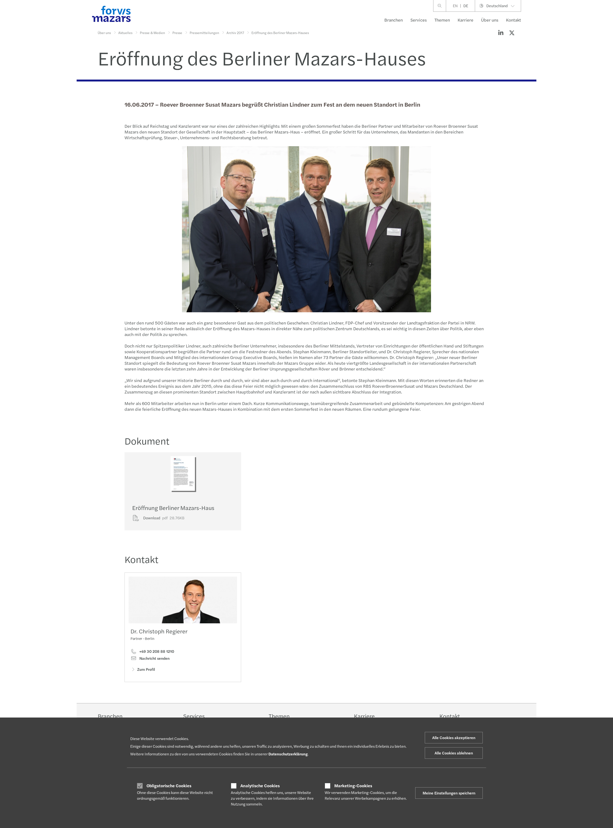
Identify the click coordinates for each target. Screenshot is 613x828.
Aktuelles (125, 32)
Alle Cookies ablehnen (454, 753)
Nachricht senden (154, 658)
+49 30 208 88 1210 (156, 651)
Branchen (393, 20)
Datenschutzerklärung (288, 754)
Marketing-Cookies (353, 785)
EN (455, 5)
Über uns (489, 20)
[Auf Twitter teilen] (511, 32)
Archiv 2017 (235, 32)
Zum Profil (146, 669)
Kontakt (513, 20)
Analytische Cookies (260, 785)
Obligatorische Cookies (169, 785)
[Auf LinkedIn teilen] (500, 32)
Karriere (465, 20)
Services (418, 20)
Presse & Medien (152, 32)
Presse (177, 32)
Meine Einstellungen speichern (449, 793)
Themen (442, 20)
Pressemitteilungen (204, 32)
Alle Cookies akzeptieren (453, 737)
